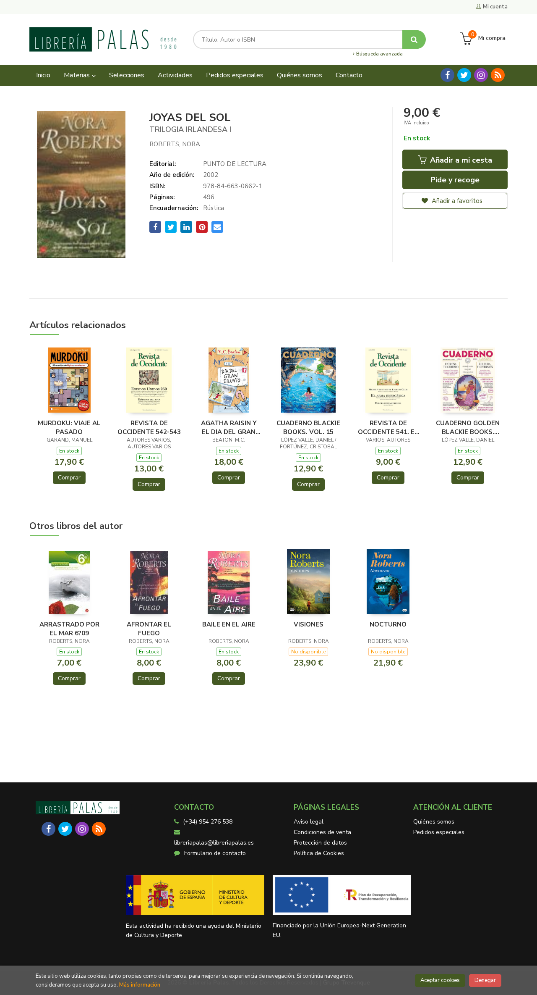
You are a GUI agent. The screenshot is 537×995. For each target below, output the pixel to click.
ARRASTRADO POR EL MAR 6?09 (69, 628)
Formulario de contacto (215, 853)
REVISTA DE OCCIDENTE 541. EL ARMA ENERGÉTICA (388, 427)
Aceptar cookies (440, 980)
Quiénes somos (433, 822)
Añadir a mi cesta (460, 160)
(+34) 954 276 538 (207, 822)
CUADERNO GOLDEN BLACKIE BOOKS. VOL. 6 (468, 427)
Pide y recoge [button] (455, 180)
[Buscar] (414, 39)
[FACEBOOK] (447, 75)
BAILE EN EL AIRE (228, 624)
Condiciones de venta (322, 832)
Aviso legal (308, 822)
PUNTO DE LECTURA (234, 164)
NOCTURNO (388, 624)
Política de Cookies (319, 853)
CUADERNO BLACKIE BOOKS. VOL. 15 (308, 427)
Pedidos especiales (438, 832)
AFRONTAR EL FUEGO (149, 628)
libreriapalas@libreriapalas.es (214, 843)
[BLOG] (498, 75)
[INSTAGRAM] (481, 75)
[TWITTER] (464, 75)
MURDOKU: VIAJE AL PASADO (69, 427)
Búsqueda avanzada (379, 54)
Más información (139, 985)
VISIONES (308, 624)
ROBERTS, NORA (174, 144)
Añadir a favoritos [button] (456, 201)
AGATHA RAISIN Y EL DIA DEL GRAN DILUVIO (229, 427)
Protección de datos (320, 843)
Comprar (69, 478)
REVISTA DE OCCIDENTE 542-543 (149, 427)
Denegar (485, 980)
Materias (77, 75)
